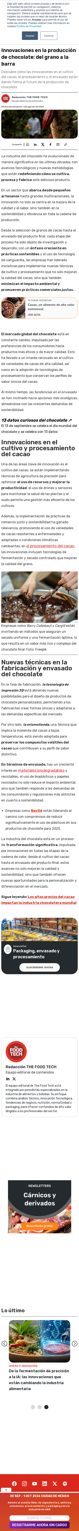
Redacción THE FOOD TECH (30, 97)
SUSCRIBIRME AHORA (39, 967)
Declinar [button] (49, 35)
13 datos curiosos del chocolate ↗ (36, 420)
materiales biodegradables (41, 770)
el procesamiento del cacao (50, 546)
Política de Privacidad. (29, 26)
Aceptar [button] (29, 35)
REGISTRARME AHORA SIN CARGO (39, 1525)
